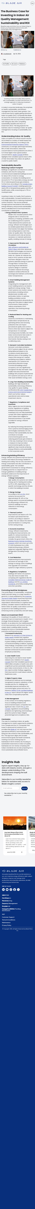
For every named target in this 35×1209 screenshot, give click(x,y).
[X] (18, 889)
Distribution (6, 910)
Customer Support (8, 917)
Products (5, 901)
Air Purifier (6, 64)
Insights (4, 906)
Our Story (5, 898)
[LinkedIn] (3, 889)
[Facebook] (14, 889)
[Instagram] (11, 889)
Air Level (14, 64)
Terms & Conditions (8, 920)
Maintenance (6, 922)
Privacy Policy (6, 925)
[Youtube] (7, 889)
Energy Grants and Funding (11, 909)
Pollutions (22, 64)
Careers (5, 903)
